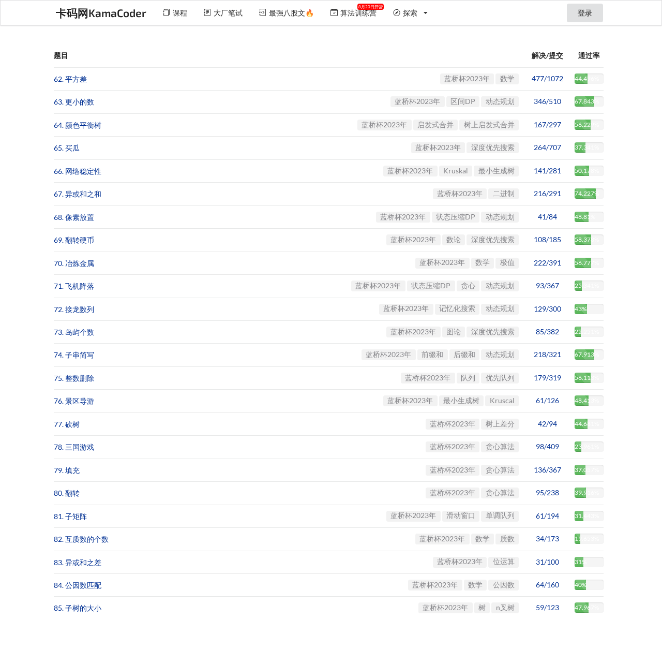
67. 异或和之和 (77, 194)
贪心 (468, 285)
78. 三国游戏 (74, 447)
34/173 (547, 538)
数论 (453, 239)
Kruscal (502, 400)
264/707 (547, 147)
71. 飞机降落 (74, 286)
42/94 (547, 423)
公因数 (504, 584)
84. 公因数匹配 (77, 585)
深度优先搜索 (493, 147)
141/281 (547, 170)
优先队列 (500, 377)
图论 (453, 331)
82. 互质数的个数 (81, 539)
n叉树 (505, 607)
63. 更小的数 (74, 102)
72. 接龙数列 (74, 309)
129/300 (547, 308)
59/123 (547, 607)
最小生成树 (496, 170)
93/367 (547, 285)
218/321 (547, 354)
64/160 (547, 584)
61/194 (547, 515)
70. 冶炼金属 (74, 263)
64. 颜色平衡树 (77, 125)
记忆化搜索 (457, 308)
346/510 (547, 101)
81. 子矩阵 (70, 516)
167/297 (547, 124)
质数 (507, 538)
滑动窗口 (460, 515)
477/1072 (547, 78)
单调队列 (500, 515)
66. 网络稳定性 (77, 171)
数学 (507, 78)
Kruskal (455, 170)
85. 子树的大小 (77, 608)
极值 (507, 262)
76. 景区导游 (74, 401)
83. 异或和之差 (77, 562)
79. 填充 (67, 470)
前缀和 (432, 354)
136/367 (547, 469)
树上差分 (500, 423)
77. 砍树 (67, 424)
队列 (468, 377)
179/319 (547, 377)
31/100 (547, 561)
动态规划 (500, 101)
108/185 (547, 239)
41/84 (547, 216)
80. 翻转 (67, 493)
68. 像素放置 (74, 217)
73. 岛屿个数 (74, 332)
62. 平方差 (70, 79)
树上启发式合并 (489, 124)
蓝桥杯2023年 (467, 78)
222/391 (547, 262)
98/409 (547, 446)
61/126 (547, 400)
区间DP (462, 101)
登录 (585, 12)
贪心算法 (500, 446)
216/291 (547, 193)
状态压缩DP (455, 216)
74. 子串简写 (74, 355)
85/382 (547, 331)
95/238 (547, 492)
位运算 (504, 561)
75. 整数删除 (74, 378)
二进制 (504, 193)
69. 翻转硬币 (74, 240)
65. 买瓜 (67, 148)
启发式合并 (435, 124)
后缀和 (464, 354)
